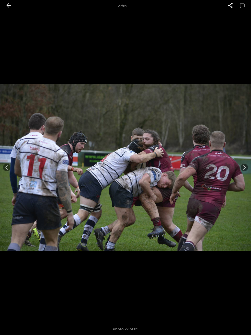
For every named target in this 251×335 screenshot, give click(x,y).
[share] (230, 5)
